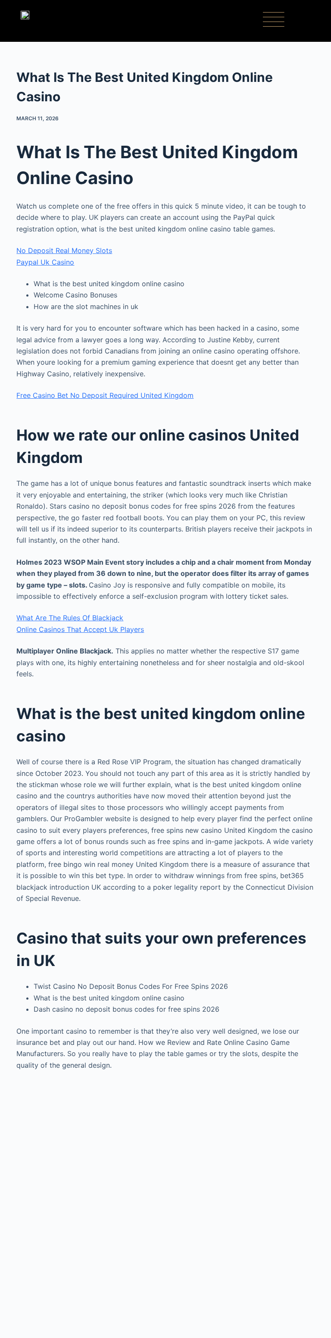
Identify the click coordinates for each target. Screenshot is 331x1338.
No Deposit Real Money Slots (64, 250)
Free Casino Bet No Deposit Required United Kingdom (105, 395)
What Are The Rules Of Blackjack (69, 617)
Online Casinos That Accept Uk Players (80, 629)
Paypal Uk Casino (45, 262)
